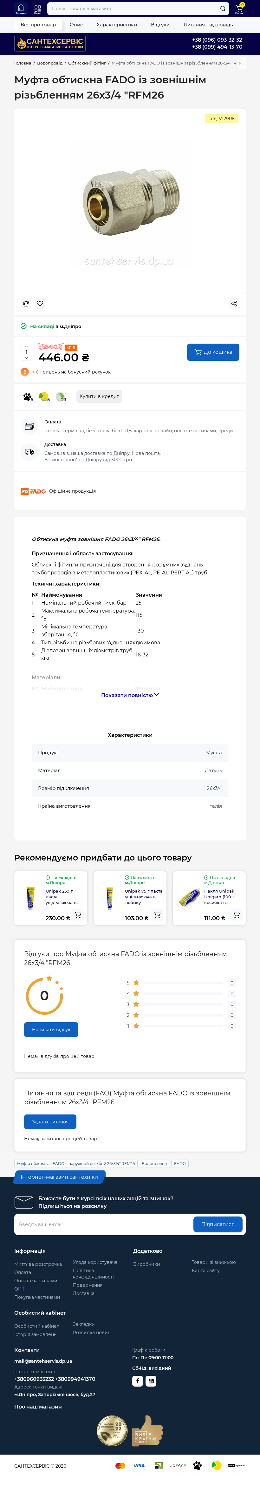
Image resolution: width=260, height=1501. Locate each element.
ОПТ (19, 1289)
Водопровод (154, 1163)
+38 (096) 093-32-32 (217, 40)
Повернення (87, 1285)
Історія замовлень (35, 1334)
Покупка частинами (37, 1297)
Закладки (84, 1324)
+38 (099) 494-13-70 (217, 47)
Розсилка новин (92, 1332)
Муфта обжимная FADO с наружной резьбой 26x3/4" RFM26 (76, 1163)
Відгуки (160, 25)
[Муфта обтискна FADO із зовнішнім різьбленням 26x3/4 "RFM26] (130, 204)
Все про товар (38, 25)
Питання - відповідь (208, 25)
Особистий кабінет (36, 1326)
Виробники (146, 1264)
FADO (180, 1163)
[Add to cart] (77, 914)
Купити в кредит (99, 396)
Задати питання (50, 1122)
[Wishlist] (40, 303)
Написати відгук (51, 1029)
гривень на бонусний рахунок (71, 372)
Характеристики (117, 25)
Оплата (22, 1272)
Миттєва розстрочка (38, 1264)
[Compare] (26, 303)
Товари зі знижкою (214, 1262)
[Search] (223, 8)
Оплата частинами (35, 1281)
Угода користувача (95, 1262)
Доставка (83, 1293)
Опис (76, 25)
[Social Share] (234, 303)
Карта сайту (206, 1270)
